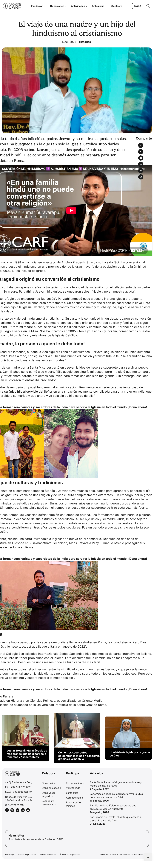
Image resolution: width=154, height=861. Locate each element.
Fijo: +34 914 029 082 (18, 787)
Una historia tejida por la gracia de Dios (130, 754)
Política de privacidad (27, 854)
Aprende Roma (74, 797)
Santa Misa (72, 792)
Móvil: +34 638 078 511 (18, 792)
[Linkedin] (140, 164)
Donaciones (57, 6)
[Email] (140, 158)
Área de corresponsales (70, 854)
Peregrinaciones (75, 783)
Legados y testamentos (49, 802)
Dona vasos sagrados (48, 794)
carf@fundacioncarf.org (18, 782)
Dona (137, 6)
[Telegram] (140, 176)
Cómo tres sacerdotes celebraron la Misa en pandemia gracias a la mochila (79, 756)
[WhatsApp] (140, 170)
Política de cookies (48, 854)
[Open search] (148, 6)
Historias (85, 41)
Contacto (116, 6)
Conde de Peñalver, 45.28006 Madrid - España (18, 798)
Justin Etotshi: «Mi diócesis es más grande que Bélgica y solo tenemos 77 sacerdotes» (27, 754)
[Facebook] (140, 151)
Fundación (37, 6)
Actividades (78, 6)
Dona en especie (51, 787)
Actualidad (98, 6)
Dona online (48, 783)
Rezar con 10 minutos (73, 804)
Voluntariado (73, 787)
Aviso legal (9, 854)
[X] (140, 145)
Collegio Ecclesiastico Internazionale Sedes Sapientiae (45, 654)
